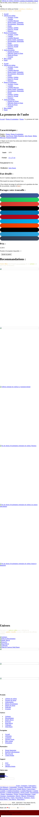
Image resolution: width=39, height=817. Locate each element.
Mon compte (7, 58)
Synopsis (10, 57)
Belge (10, 10)
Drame (10, 26)
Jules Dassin (28, 136)
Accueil (6, 14)
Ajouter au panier (6, 254)
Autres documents (9, 50)
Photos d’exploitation (10, 33)
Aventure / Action (13, 17)
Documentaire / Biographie (16, 24)
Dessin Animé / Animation (15, 22)
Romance (10, 31)
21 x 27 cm (12, 157)
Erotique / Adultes (13, 27)
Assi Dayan (9, 136)
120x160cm (3, 10)
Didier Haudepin (19, 136)
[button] (19, 195)
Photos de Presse (13, 55)
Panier (6, 60)
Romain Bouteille (11, 137)
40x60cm (22, 9)
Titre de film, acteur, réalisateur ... (10, 2)
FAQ (18, 186)
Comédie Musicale (13, 21)
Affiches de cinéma (9, 15)
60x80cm (29, 9)
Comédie (10, 19)
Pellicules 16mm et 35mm (15, 53)
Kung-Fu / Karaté (13, 29)
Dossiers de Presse (13, 51)
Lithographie (17, 10)
